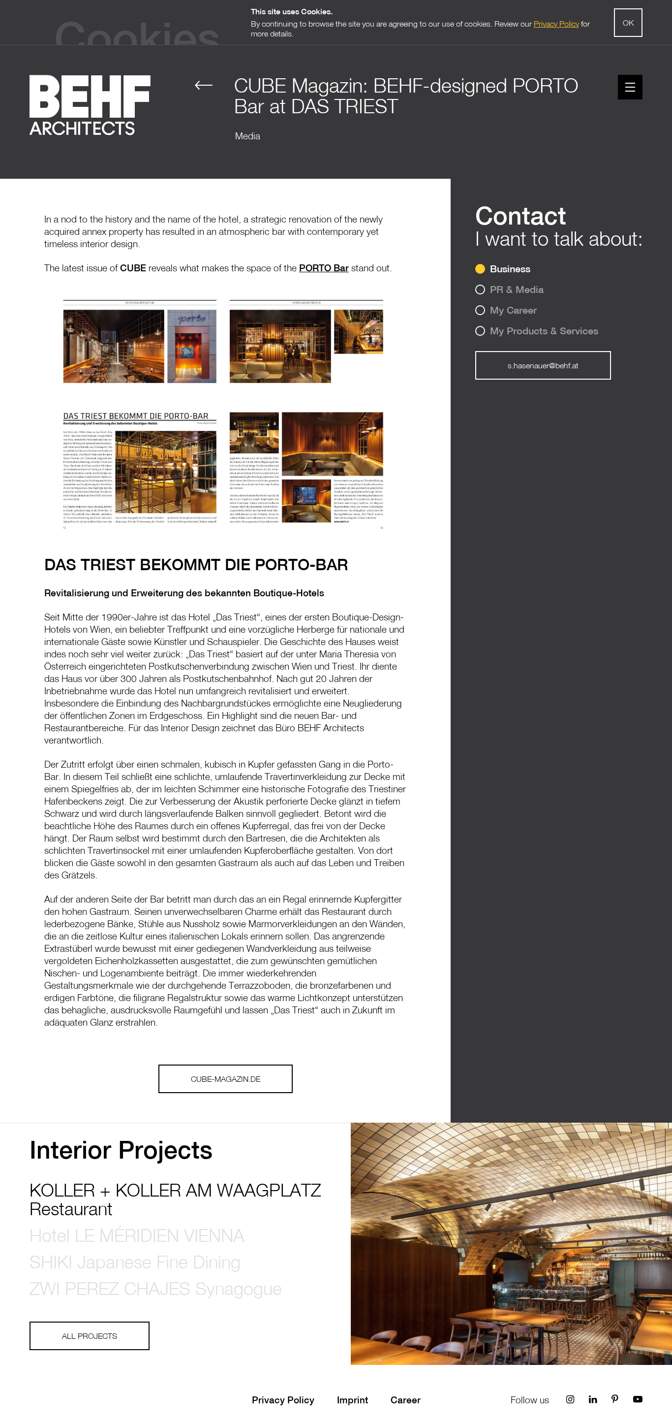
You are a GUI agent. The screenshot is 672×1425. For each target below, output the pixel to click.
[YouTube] (637, 1399)
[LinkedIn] (593, 1399)
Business (510, 268)
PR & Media (517, 289)
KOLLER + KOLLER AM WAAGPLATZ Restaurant (175, 1199)
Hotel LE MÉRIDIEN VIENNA (137, 1235)
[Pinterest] (614, 1399)
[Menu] (630, 87)
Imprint (352, 1399)
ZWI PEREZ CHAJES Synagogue (156, 1288)
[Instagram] (570, 1399)
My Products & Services (544, 330)
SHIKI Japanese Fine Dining (135, 1261)
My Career (513, 310)
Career (406, 1399)
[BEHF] (90, 109)
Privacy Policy (283, 1399)
